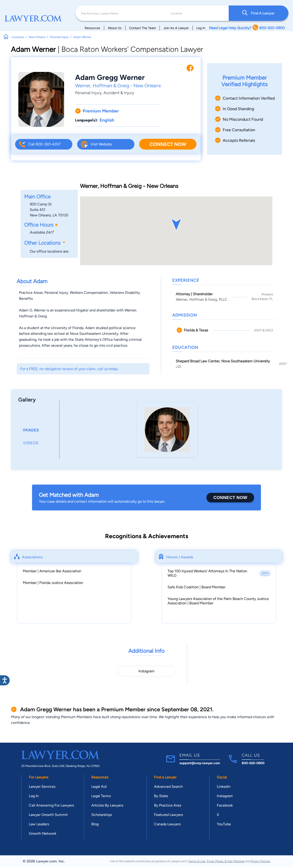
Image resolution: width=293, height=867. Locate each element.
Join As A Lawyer (176, 28)
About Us (115, 28)
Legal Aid (98, 786)
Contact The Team (142, 28)
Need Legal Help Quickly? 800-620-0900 (247, 28)
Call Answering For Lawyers (51, 805)
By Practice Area (167, 805)
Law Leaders (39, 824)
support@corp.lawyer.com (199, 763)
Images (31, 430)
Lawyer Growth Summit (48, 814)
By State (161, 796)
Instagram (146, 671)
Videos (31, 443)
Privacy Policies (260, 861)
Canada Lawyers (167, 824)
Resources (92, 28)
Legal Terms (101, 796)
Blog (95, 824)
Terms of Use (196, 861)
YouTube (224, 824)
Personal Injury (88, 92)
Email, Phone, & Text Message (226, 861)
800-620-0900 (253, 763)
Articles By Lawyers (107, 805)
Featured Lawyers (168, 814)
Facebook (225, 805)
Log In (200, 28)
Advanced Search (168, 786)
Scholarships (101, 814)
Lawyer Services (42, 786)
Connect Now (168, 144)
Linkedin (224, 786)
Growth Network (42, 833)
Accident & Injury (118, 92)
